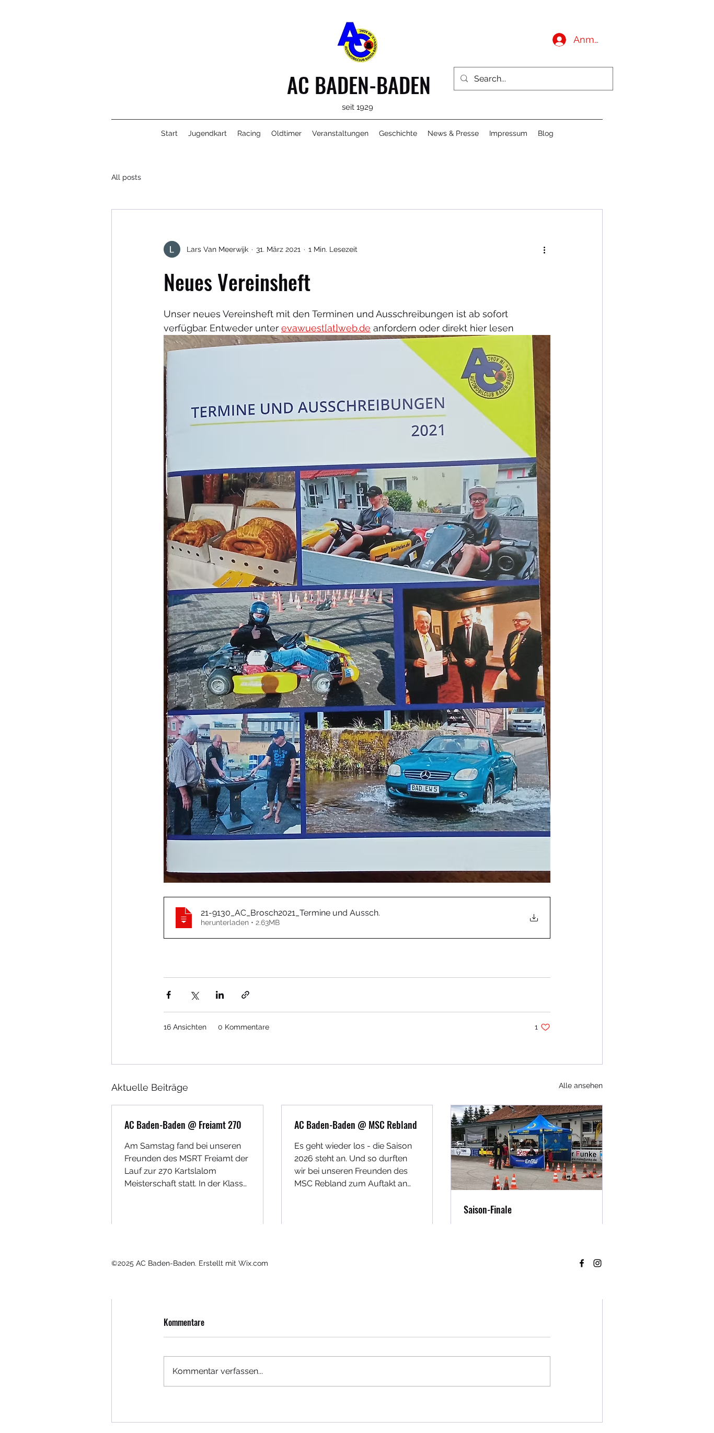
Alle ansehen (581, 1085)
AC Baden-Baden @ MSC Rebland (355, 1124)
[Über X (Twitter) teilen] (194, 995)
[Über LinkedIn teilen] (220, 995)
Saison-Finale (488, 1209)
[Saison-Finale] (526, 1147)
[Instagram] (597, 1263)
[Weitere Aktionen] (544, 249)
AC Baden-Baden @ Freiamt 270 (182, 1124)
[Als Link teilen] (245, 995)
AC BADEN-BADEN (359, 84)
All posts (126, 177)
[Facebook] (582, 1263)
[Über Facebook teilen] (169, 995)
